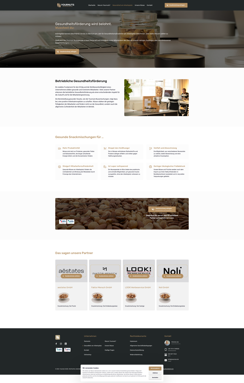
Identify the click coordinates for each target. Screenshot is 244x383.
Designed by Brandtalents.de (165, 369)
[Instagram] (61, 344)
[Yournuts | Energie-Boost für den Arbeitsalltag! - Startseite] (65, 5)
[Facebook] (57, 344)
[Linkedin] (66, 344)
